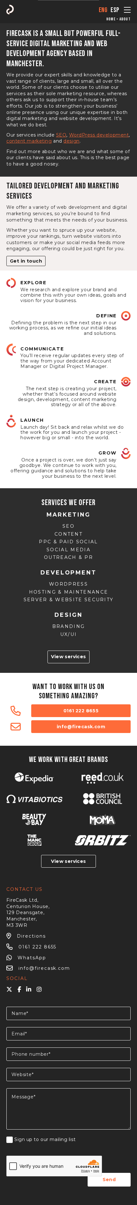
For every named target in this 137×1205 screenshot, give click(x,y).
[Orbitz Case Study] (103, 840)
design (71, 141)
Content (68, 534)
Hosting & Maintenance (68, 592)
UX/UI (68, 634)
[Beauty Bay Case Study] (34, 819)
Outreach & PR (68, 557)
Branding (68, 626)
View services (68, 656)
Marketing (68, 514)
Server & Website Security (69, 599)
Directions (31, 936)
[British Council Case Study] (103, 798)
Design (68, 614)
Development (68, 572)
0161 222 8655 (80, 711)
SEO (61, 135)
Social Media (68, 550)
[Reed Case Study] (103, 778)
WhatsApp (32, 958)
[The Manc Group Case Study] (34, 840)
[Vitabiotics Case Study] (34, 799)
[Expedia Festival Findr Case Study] (34, 778)
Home (111, 19)
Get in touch (26, 261)
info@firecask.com (81, 726)
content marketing (29, 141)
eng (103, 10)
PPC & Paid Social (68, 542)
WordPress (68, 584)
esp (115, 10)
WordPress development (99, 135)
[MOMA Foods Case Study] (103, 819)
